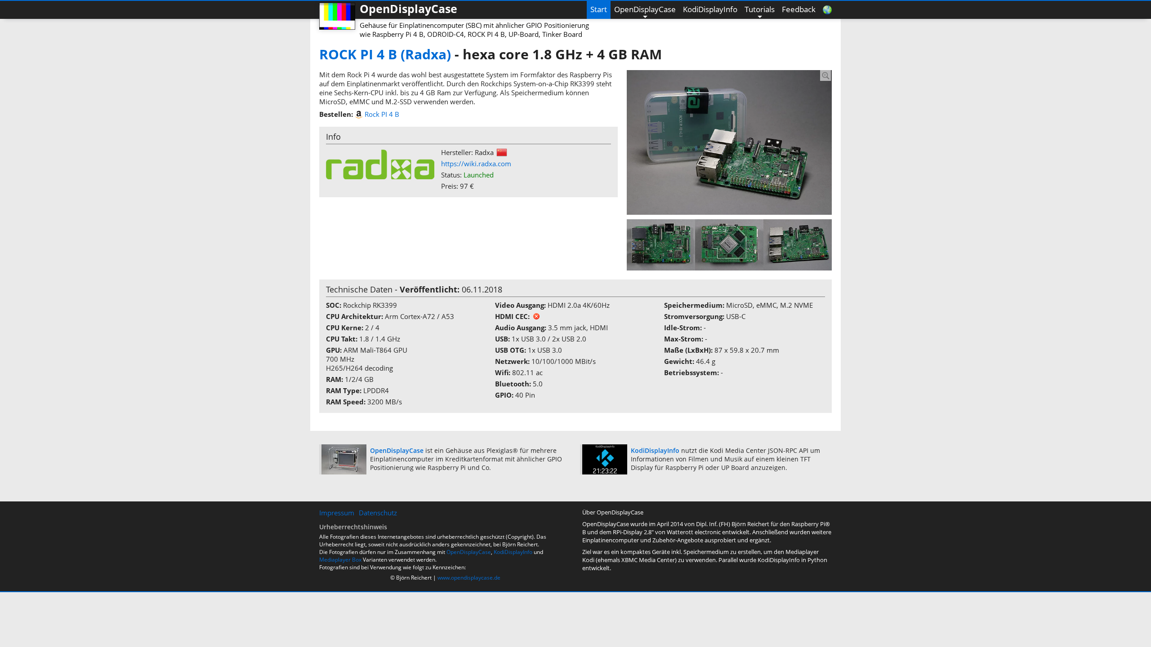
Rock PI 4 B (382, 114)
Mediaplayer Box (340, 559)
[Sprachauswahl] (825, 10)
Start (598, 9)
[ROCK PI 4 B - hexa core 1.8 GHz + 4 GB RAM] (729, 141)
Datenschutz (378, 512)
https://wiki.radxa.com (476, 163)
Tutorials (760, 9)
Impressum (336, 512)
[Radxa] (380, 163)
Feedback (799, 9)
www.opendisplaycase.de (468, 577)
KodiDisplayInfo (710, 9)
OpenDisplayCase (645, 9)
